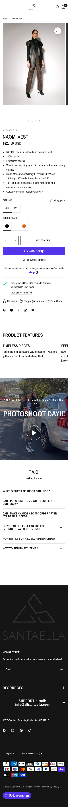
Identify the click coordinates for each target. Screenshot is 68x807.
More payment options (34, 259)
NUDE (15, 226)
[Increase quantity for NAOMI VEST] (15, 240)
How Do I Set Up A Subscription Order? (30, 539)
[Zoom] (57, 30)
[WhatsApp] (26, 310)
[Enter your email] (61, 669)
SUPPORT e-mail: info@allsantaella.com (32, 702)
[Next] (40, 121)
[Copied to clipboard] (33, 310)
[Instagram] (15, 730)
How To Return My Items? (20, 548)
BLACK (7, 226)
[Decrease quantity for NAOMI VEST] (5, 240)
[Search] (58, 7)
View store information (21, 292)
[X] (12, 310)
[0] (63, 7)
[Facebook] (5, 310)
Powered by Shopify (50, 786)
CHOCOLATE (24, 226)
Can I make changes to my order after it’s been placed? (30, 514)
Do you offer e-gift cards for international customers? (24, 527)
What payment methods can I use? (26, 491)
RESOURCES (13, 687)
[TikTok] (32, 730)
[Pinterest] (20, 310)
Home (5, 18)
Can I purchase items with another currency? (27, 502)
